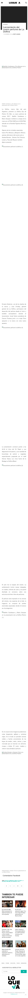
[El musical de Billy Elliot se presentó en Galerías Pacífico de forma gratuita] (7, 903)
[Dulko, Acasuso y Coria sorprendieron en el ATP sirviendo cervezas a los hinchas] (20, 923)
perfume (8, 881)
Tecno (18, 963)
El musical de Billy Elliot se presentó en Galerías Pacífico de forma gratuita (7, 912)
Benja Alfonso (18, 880)
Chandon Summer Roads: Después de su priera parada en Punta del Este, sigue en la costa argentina (20, 952)
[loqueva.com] (14, 2)
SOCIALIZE (5, 24)
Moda (3, 963)
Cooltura (12, 963)
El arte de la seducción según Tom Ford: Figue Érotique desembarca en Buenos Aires (20, 913)
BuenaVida (23, 963)
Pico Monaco (14, 881)
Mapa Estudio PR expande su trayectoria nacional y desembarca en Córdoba (7, 952)
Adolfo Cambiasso (9, 880)
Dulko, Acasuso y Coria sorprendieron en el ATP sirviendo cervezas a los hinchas (20, 932)
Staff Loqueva (16, 34)
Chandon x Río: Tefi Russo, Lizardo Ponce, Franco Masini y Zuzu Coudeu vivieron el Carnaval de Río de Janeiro (7, 933)
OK (23, 971)
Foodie (7, 963)
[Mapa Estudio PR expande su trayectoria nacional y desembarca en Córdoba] (7, 943)
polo (19, 881)
